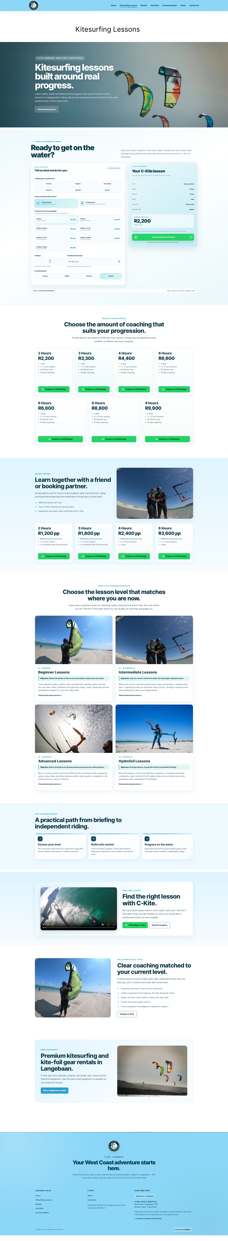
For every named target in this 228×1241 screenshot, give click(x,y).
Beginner (78, 183)
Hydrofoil (78, 190)
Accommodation (42, 1213)
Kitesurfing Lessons (44, 1200)
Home (38, 1196)
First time (49, 183)
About (90, 1196)
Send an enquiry (159, 925)
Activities (39, 1208)
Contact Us (92, 1200)
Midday (67, 276)
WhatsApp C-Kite (137, 925)
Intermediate (107, 183)
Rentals (39, 1204)
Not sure (107, 190)
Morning (45, 276)
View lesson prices (47, 109)
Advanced (49, 190)
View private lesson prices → (50, 695)
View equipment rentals (54, 1090)
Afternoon (89, 276)
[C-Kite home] (114, 1146)
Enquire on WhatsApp (55, 389)
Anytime (111, 276)
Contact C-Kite (127, 1014)
